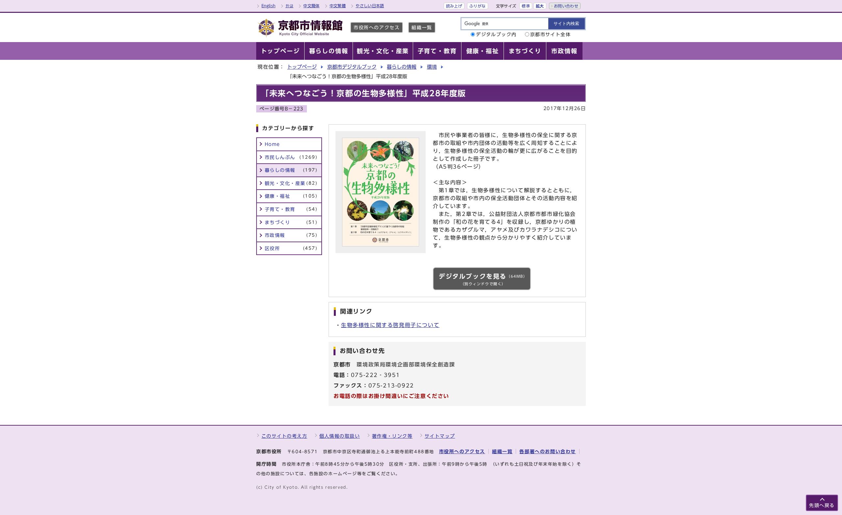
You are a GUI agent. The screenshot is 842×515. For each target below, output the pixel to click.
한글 (289, 6)
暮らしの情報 (401, 66)
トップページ (302, 66)
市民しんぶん (291, 157)
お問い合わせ (566, 6)
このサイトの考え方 (284, 435)
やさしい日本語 (370, 6)
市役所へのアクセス (377, 27)
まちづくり (291, 222)
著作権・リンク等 (392, 435)
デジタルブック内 (496, 34)
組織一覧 (421, 27)
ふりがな (477, 6)
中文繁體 (338, 6)
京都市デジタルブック (352, 66)
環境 (432, 66)
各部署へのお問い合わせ (547, 451)
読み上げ (454, 6)
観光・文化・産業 (291, 183)
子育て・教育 (291, 209)
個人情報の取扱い (339, 435)
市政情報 (291, 235)
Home (272, 144)
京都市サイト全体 (550, 34)
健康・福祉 (291, 196)
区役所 (291, 248)
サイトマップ (440, 435)
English (268, 6)
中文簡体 (311, 6)
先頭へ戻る (822, 505)
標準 (526, 6)
